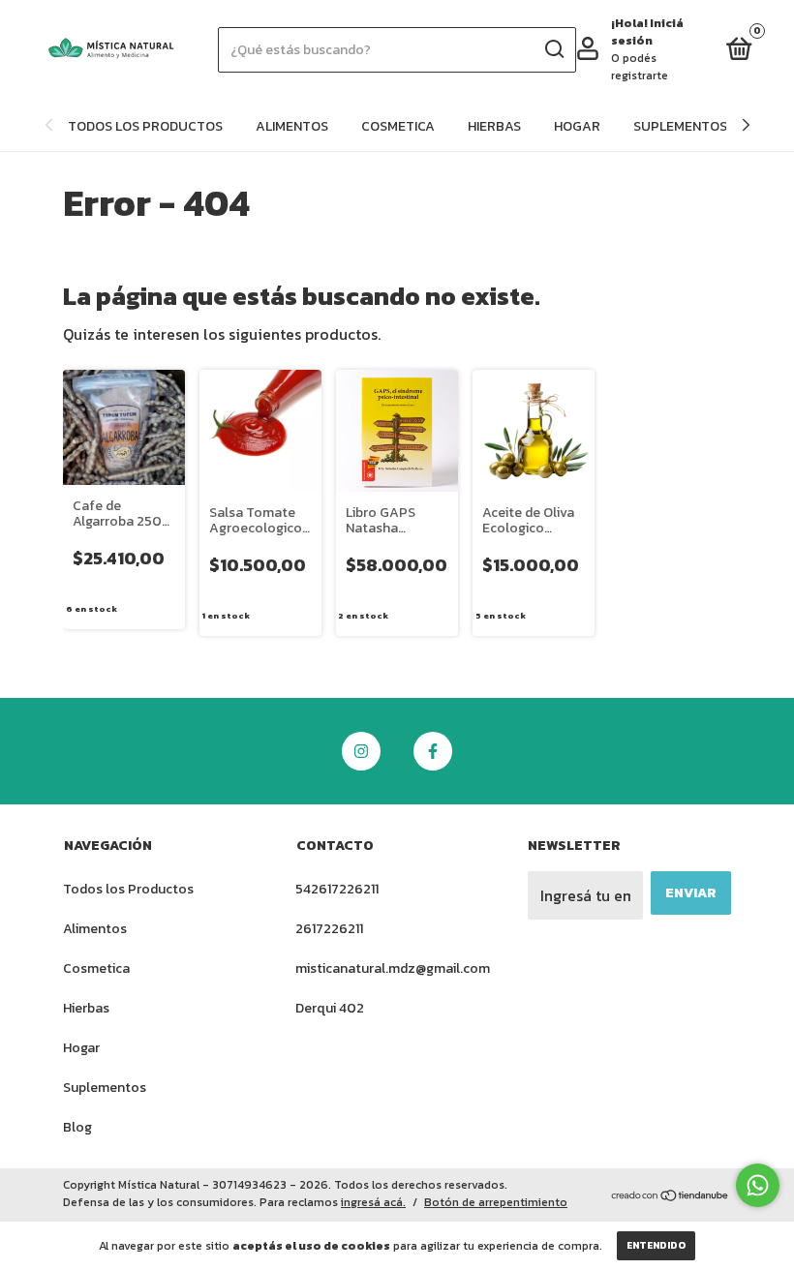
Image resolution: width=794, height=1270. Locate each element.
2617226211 (329, 929)
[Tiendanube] (670, 1196)
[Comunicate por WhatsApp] (757, 1185)
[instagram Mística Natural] (361, 751)
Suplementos (680, 126)
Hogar (577, 126)
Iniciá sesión (647, 32)
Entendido (656, 1245)
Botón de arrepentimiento (495, 1202)
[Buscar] (553, 49)
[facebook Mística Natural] (432, 751)
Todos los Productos (145, 126)
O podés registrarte (639, 66)
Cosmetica (398, 126)
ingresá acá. (373, 1202)
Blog (77, 1127)
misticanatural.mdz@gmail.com (392, 968)
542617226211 (337, 889)
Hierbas (494, 126)
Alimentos (292, 126)
